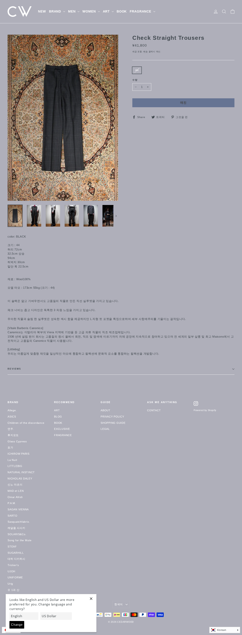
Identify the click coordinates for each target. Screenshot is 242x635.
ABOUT (105, 410)
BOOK (122, 11)
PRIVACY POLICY (112, 416)
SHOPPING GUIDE (113, 422)
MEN (72, 11)
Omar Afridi (15, 497)
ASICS (12, 416)
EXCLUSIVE (62, 428)
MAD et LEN (16, 490)
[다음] (115, 216)
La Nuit (12, 459)
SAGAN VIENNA (18, 509)
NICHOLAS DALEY (20, 478)
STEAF (12, 546)
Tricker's (13, 565)
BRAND (55, 11)
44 (137, 70)
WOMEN (89, 11)
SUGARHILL (16, 552)
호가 (10, 447)
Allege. (12, 410)
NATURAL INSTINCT (21, 472)
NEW (42, 11)
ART (107, 11)
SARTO (12, 515)
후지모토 (13, 435)
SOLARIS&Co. (17, 534)
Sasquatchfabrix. (19, 521)
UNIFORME (15, 577)
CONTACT (154, 410)
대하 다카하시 (16, 558)
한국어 (118, 604)
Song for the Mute (20, 540)
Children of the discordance (26, 422)
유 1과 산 (13, 589)
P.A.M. (12, 503)
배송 (145, 51)
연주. (11, 428)
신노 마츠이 (15, 484)
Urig (10, 583)
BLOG (58, 416)
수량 (135, 80)
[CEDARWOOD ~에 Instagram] (196, 403)
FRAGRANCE (141, 11)
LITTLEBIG (15, 466)
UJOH (11, 571)
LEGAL (105, 428)
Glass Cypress (17, 441)
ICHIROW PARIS (18, 453)
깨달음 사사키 (16, 527)
